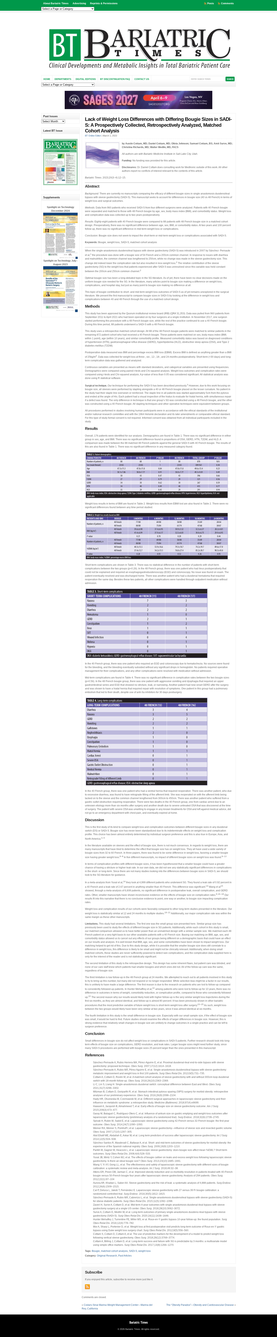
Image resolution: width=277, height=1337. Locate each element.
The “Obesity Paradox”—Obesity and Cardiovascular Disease (200, 1305)
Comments (227, 3)
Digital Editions (86, 79)
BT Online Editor (93, 135)
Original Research (107, 1255)
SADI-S (133, 1251)
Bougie (96, 1251)
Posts (210, 3)
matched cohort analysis (114, 1251)
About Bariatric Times (56, 3)
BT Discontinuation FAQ (115, 79)
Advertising (79, 3)
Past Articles (125, 1255)
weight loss (144, 1251)
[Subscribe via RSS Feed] (87, 1286)
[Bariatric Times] (138, 70)
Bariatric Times (138, 1322)
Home (46, 79)
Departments (63, 79)
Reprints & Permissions (104, 3)
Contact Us (141, 79)
